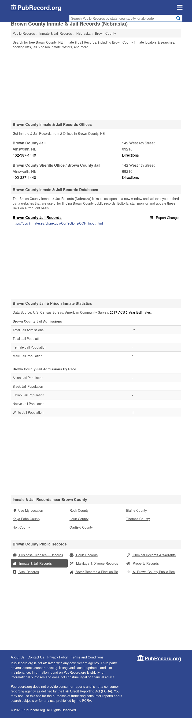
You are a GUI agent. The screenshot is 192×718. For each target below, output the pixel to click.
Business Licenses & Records (40, 555)
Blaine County (136, 510)
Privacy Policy (57, 657)
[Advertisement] (96, 84)
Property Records (145, 563)
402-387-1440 (24, 155)
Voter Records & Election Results (100, 571)
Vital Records (28, 571)
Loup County (79, 518)
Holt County (21, 527)
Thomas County (138, 518)
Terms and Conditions (87, 657)
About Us (17, 657)
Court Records (86, 555)
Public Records (24, 33)
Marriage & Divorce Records (96, 563)
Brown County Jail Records (37, 217)
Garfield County (81, 527)
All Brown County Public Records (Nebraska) (156, 571)
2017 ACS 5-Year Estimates (130, 312)
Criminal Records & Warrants (154, 555)
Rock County (79, 510)
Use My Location (30, 510)
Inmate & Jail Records (35, 563)
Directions (130, 155)
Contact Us (36, 657)
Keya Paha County (26, 518)
